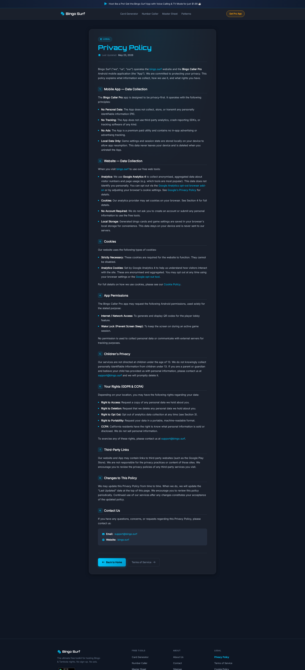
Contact (177, 663)
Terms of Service (141, 562)
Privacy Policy (221, 657)
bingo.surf (155, 69)
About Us (178, 657)
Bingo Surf (75, 14)
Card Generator (129, 13)
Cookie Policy (172, 284)
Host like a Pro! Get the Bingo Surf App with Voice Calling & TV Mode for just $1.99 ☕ (155, 3)
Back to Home (114, 562)
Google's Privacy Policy (182, 190)
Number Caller (150, 13)
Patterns (186, 13)
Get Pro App (235, 13)
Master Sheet (170, 13)
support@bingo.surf (110, 375)
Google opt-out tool (148, 276)
